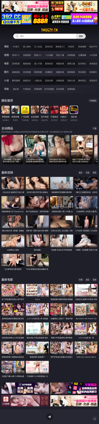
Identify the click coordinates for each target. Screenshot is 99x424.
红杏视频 (60, 89)
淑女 (87, 280)
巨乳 (87, 172)
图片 (6, 72)
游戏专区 (49, 46)
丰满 (80, 280)
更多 (94, 172)
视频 (6, 55)
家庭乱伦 (27, 80)
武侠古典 (49, 80)
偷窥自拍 (16, 72)
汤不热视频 (49, 89)
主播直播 (82, 55)
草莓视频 (38, 89)
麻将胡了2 (60, 46)
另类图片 (93, 72)
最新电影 (7, 280)
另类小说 (71, 80)
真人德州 (27, 46)
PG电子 (16, 46)
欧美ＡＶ (38, 55)
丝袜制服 (71, 55)
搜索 (81, 36)
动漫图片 (49, 72)
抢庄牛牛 (93, 46)
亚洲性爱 (16, 63)
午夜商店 (27, 89)
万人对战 (38, 46)
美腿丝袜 (60, 72)
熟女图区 (82, 72)
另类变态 (93, 63)
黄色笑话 (82, 80)
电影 (6, 63)
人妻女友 (38, 80)
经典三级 (71, 63)
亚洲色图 (27, 72)
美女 (80, 172)
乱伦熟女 (82, 63)
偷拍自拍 (27, 63)
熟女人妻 (60, 55)
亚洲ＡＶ (16, 55)
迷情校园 (60, 80)
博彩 (6, 46)
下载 (94, 128)
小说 (6, 80)
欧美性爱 (49, 63)
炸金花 (71, 46)
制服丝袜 (60, 63)
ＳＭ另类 (93, 55)
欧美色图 (38, 72)
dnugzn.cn (49, 30)
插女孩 (16, 89)
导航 (6, 89)
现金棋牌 (82, 46)
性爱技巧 (93, 80)
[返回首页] (95, 419)
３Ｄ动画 (49, 55)
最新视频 (7, 172)
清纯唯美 (71, 72)
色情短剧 (71, 89)
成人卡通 (38, 63)
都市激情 (16, 80)
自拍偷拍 (27, 55)
